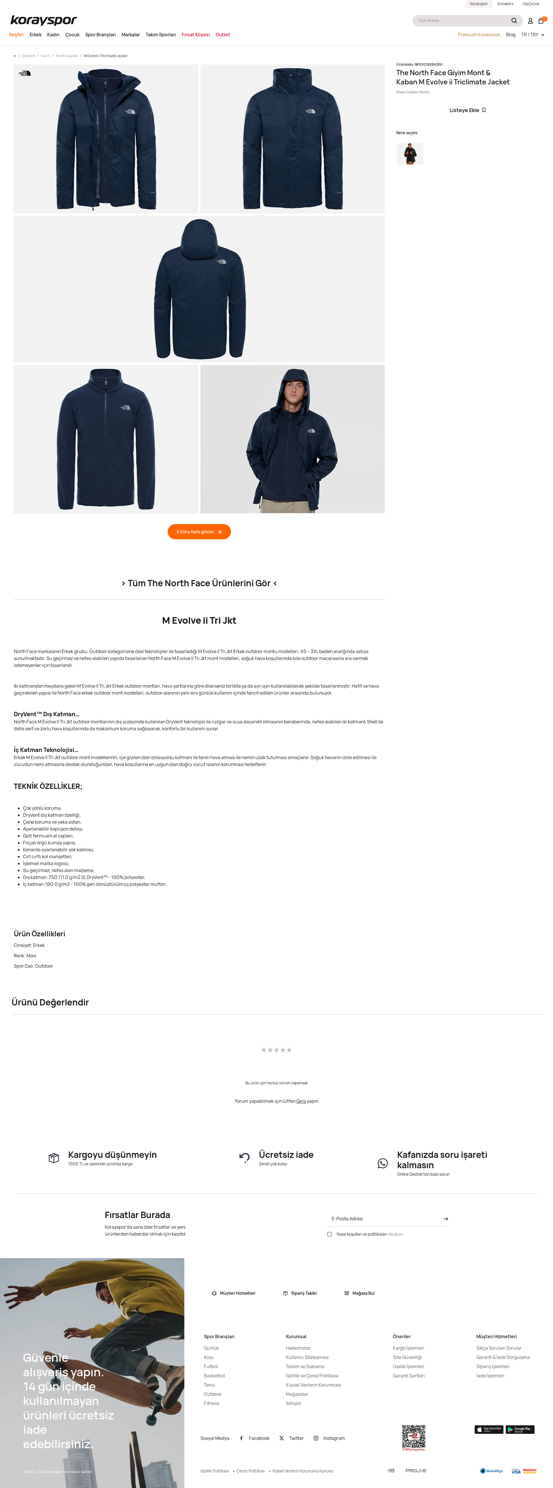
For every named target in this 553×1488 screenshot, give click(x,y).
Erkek (35, 34)
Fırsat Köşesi (196, 34)
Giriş (301, 1101)
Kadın (53, 34)
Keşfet (16, 34)
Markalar (131, 34)
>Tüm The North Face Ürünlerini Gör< (199, 583)
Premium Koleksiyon (479, 34)
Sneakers (505, 3)
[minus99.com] (390, 1470)
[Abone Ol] (444, 1219)
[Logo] (43, 20)
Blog (511, 34)
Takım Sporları (161, 34)
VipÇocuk (531, 3)
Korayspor (479, 3)
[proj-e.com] (416, 1471)
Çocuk (72, 34)
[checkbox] (329, 1234)
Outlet (223, 34)
